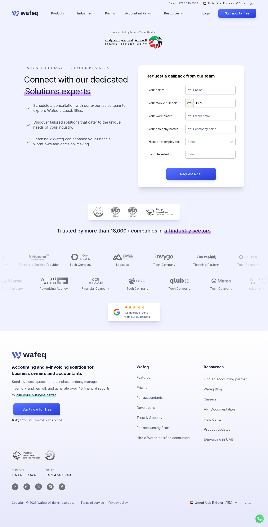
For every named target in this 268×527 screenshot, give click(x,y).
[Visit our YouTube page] (26, 486)
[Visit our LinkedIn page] (15, 486)
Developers (146, 408)
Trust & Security (149, 418)
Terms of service (92, 502)
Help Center (213, 419)
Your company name (163, 129)
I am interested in (160, 154)
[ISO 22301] (133, 212)
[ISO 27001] (116, 212)
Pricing (110, 13)
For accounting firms (153, 428)
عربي (252, 3)
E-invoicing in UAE (218, 439)
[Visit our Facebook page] (62, 486)
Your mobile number (162, 103)
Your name (156, 90)
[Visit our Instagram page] (50, 486)
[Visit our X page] (38, 486)
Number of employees (164, 141)
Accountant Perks (138, 13)
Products (57, 13)
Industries (84, 13)
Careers (210, 399)
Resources (172, 13)
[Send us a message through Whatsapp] (259, 518)
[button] (189, 103)
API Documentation (219, 409)
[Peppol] (160, 212)
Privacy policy (118, 502)
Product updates (217, 429)
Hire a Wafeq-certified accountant (163, 438)
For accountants (150, 397)
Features (143, 377)
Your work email (160, 116)
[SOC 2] (98, 212)
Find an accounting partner (225, 379)
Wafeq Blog (213, 389)
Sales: (183, 3)
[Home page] (25, 13)
